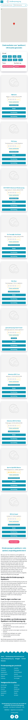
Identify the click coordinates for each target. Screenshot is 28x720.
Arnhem (16, 695)
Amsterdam (4, 685)
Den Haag (3, 687)
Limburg (3, 678)
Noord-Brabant (18, 676)
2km (14, 56)
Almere (16, 687)
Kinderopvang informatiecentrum (15, 656)
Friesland (3, 668)
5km (19, 56)
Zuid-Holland (4, 674)
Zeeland (3, 676)
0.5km (4, 56)
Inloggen (17, 658)
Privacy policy (14, 712)
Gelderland (4, 672)
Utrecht (16, 674)
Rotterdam (17, 685)
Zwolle (15, 693)
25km (20, 60)
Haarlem (16, 691)
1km (10, 56)
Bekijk (14, 108)
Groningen (17, 678)
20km (15, 60)
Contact (23, 658)
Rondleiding (14, 112)
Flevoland (3, 670)
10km (4, 60)
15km (9, 60)
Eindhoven (16, 689)
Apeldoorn (3, 693)
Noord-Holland (18, 672)
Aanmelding (14, 116)
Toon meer (14, 542)
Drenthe (16, 668)
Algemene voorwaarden (17, 710)
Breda (2, 695)
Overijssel (16, 670)
